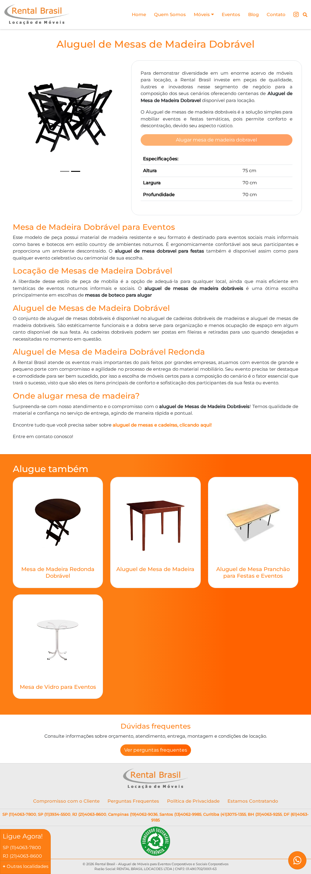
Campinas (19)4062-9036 (133, 814)
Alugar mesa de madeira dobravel (216, 140)
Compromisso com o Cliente (66, 801)
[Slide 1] (64, 171)
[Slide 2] (75, 171)
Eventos (231, 14)
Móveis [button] (202, 14)
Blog (253, 14)
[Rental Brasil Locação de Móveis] (37, 14)
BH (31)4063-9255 (265, 814)
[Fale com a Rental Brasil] (297, 860)
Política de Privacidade (193, 801)
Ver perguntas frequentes (155, 750)
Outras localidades (27, 866)
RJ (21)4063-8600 (89, 814)
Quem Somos (170, 14)
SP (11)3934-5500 (54, 814)
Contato (276, 14)
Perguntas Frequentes (133, 801)
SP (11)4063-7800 (19, 814)
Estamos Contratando (252, 801)
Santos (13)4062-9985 (180, 814)
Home (139, 14)
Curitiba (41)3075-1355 (224, 814)
